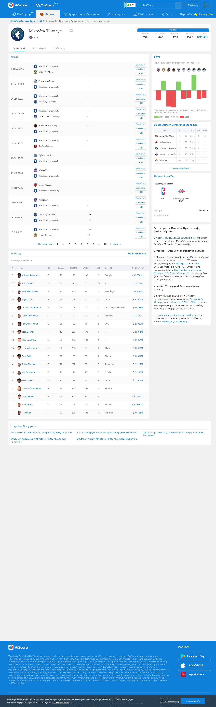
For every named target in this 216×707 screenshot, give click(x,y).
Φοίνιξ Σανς (163, 160)
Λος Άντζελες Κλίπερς (48, 102)
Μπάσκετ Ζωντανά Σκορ (22, 20)
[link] (22, 20)
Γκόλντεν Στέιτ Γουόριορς (49, 116)
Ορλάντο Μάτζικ (45, 155)
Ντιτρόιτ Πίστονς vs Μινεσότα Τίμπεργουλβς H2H (35, 432)
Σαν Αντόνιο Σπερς (46, 81)
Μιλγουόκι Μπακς (46, 72)
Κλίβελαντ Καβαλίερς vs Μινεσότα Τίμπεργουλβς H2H (38, 438)
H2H (141, 73)
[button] (185, 14)
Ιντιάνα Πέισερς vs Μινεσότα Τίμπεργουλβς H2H (101, 432)
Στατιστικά (39, 48)
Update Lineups (137, 253)
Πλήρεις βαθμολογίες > (181, 168)
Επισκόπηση (19, 48)
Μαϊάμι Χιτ (43, 170)
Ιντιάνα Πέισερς (45, 235)
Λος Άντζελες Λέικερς (166, 136)
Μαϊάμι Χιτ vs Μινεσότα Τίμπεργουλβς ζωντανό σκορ (177, 271)
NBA (42, 20)
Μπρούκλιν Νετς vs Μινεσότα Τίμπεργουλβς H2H (101, 438)
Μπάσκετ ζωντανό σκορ (174, 321)
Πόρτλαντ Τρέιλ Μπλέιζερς (168, 154)
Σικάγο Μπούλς (45, 185)
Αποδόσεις (140, 69)
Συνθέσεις (59, 48)
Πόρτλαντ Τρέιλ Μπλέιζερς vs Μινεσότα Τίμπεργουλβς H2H (173, 432)
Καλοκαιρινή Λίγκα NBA (181, 199)
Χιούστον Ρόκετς (165, 142)
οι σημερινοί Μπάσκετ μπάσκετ (178, 315)
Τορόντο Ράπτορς (46, 146)
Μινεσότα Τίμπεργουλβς (49, 66)
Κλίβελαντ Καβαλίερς (48, 126)
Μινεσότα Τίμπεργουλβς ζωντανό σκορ (175, 237)
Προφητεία (66, 432)
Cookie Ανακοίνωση (60, 702)
